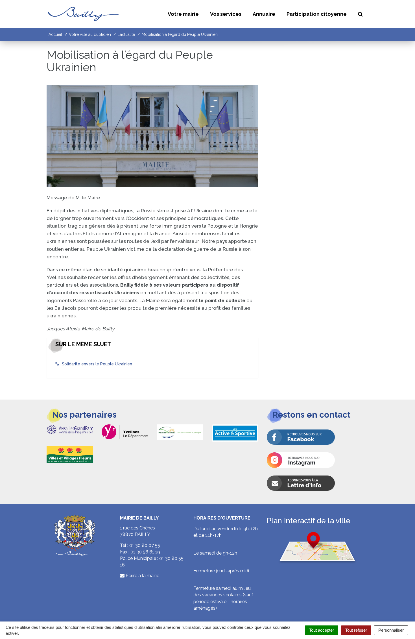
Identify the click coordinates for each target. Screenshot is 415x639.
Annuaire (264, 14)
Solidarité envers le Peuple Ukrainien (97, 364)
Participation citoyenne (317, 14)
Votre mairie (183, 14)
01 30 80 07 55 (144, 545)
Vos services (225, 14)
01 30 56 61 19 (145, 552)
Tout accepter (321, 630)
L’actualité (126, 34)
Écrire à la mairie (141, 575)
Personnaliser (391, 630)
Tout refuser (356, 630)
